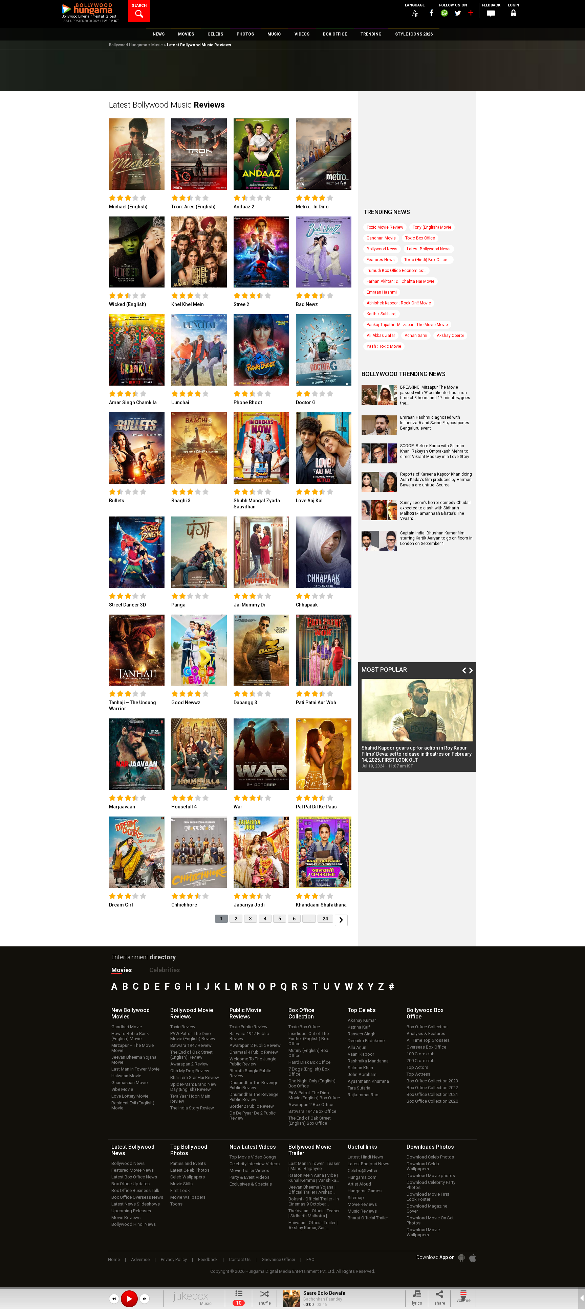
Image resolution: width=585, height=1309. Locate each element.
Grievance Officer (278, 1259)
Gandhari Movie (381, 238)
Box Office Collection (427, 1026)
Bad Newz (307, 304)
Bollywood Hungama (128, 45)
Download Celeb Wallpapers (423, 1166)
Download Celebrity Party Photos (431, 1185)
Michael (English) (128, 206)
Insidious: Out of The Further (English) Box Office (308, 1038)
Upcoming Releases (131, 1210)
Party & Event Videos (249, 1177)
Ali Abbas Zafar (381, 335)
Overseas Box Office (426, 1047)
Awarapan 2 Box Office (310, 1104)
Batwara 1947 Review (191, 1045)
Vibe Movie (122, 1089)
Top (362, 1010)
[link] (137, 154)
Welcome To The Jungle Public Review (253, 1061)
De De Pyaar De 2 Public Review (253, 1115)
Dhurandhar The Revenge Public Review (254, 1085)
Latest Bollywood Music (167, 105)
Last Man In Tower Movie (135, 1069)
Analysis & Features (426, 1033)
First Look (180, 1190)
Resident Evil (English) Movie (132, 1105)
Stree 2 (241, 304)
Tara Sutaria (359, 1087)
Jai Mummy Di (249, 604)
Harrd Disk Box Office (309, 1062)
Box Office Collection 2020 (432, 1101)
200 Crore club (421, 1060)
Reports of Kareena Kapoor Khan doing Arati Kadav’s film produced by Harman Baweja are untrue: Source (436, 479)
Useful (362, 1147)
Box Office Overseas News (137, 1197)
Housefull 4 (184, 806)
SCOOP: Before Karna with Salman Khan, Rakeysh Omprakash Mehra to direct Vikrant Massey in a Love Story (434, 451)
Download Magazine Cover (427, 1208)
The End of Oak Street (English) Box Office (309, 1121)
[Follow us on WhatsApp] (444, 13)
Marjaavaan (122, 806)
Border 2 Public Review (252, 1106)
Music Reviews (362, 1211)
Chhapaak (307, 604)
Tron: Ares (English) (193, 206)
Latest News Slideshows (135, 1204)
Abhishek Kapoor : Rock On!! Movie (399, 303)
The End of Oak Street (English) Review (191, 1055)
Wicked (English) (127, 304)
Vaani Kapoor (361, 1054)
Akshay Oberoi (450, 335)
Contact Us (240, 1259)
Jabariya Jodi (249, 905)
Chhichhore (184, 905)
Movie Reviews (125, 1217)
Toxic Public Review (248, 1026)
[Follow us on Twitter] (458, 13)
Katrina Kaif (359, 1027)
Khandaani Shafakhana (321, 905)
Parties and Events (188, 1163)
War (238, 806)
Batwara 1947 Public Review (249, 1036)
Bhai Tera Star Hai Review (194, 1077)
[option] (417, 723)
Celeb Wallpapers (187, 1176)
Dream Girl (121, 905)
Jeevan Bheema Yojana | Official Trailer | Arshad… (311, 1190)
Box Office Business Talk (135, 1190)
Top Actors (417, 1067)
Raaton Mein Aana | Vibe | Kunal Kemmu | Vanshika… (313, 1178)
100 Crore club (421, 1053)
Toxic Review (182, 1026)
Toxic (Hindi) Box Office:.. (427, 259)
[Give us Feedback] (491, 13)
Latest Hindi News (365, 1156)
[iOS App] (472, 1258)
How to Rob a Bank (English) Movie (130, 1036)
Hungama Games (365, 1190)
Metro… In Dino (312, 206)
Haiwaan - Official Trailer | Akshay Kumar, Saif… (313, 1225)
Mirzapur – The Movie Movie (132, 1048)
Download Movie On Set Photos (430, 1220)
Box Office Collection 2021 (432, 1094)
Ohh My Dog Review (189, 1070)
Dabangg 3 (245, 702)
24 (325, 918)
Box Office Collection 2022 (432, 1087)
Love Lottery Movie (129, 1096)
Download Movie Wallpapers (423, 1232)
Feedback (208, 1259)
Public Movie (245, 1013)
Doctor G (306, 402)
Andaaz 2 (244, 206)
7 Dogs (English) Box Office (308, 1071)
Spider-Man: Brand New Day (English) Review (193, 1087)
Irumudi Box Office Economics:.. (396, 270)
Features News (381, 259)
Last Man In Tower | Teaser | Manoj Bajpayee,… (314, 1166)
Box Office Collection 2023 (432, 1080)
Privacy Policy (174, 1259)
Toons (176, 1204)
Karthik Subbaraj (381, 314)
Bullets (116, 500)
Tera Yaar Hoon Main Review (190, 1099)
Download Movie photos (431, 1175)
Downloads (430, 1147)
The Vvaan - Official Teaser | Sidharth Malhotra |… (314, 1213)
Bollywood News (382, 249)
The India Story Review (192, 1107)
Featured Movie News (132, 1170)
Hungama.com (362, 1177)
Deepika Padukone (366, 1040)
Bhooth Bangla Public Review (250, 1073)
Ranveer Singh (361, 1033)
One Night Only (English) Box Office (311, 1083)
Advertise (140, 1259)
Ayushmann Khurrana (368, 1081)
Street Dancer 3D (127, 604)
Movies (121, 969)
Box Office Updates (130, 1183)
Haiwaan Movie (126, 1075)
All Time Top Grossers (428, 1040)
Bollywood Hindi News (133, 1224)
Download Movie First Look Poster (428, 1197)
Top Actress (418, 1074)
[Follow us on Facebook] (432, 12)
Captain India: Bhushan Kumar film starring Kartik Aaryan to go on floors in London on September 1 (436, 538)
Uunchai (180, 402)
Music (157, 45)
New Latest (253, 1147)
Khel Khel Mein (187, 304)
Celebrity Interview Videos (255, 1163)
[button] (114, 1299)
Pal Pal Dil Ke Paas (316, 806)
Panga (178, 604)
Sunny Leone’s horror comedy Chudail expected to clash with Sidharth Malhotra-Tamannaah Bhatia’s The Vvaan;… (435, 510)
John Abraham (362, 1074)
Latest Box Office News (134, 1176)
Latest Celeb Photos (190, 1170)
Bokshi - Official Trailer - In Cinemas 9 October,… (313, 1201)
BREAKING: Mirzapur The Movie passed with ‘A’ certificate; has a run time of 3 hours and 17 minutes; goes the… (435, 395)
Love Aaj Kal (309, 500)
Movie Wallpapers (187, 1197)
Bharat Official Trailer (368, 1217)
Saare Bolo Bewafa (324, 1293)
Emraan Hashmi (382, 292)
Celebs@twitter (362, 1170)
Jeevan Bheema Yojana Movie (133, 1060)
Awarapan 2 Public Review (255, 1045)
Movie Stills (181, 1183)
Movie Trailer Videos (249, 1170)
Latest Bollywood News (429, 249)
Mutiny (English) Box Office (308, 1053)
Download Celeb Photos (430, 1156)
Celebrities (164, 969)
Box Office (301, 1013)
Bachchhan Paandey (322, 1299)
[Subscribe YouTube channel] (470, 14)
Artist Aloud (359, 1184)
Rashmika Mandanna (368, 1060)
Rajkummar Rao (363, 1094)
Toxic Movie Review (385, 227)
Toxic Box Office (420, 238)
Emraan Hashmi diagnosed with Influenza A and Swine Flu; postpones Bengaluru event (434, 422)
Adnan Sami (416, 335)
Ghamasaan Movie (129, 1082)
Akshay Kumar (362, 1020)
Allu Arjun (357, 1047)
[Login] (513, 14)
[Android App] (461, 1258)
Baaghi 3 (181, 500)
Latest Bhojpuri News (368, 1163)
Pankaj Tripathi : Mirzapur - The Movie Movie (407, 324)
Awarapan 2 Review (189, 1063)
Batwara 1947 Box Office (312, 1111)
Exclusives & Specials (251, 1184)
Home (114, 1259)
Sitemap (356, 1197)
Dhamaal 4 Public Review (254, 1052)
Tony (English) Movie (432, 227)
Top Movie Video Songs (253, 1156)
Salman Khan (360, 1067)
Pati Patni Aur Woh (316, 702)
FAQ (310, 1259)
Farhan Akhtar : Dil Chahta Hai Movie (400, 281)
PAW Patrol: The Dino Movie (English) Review (192, 1036)
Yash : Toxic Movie (384, 346)
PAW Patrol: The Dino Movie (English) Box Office (314, 1095)
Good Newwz (185, 702)
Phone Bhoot (248, 402)
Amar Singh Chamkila (133, 402)
